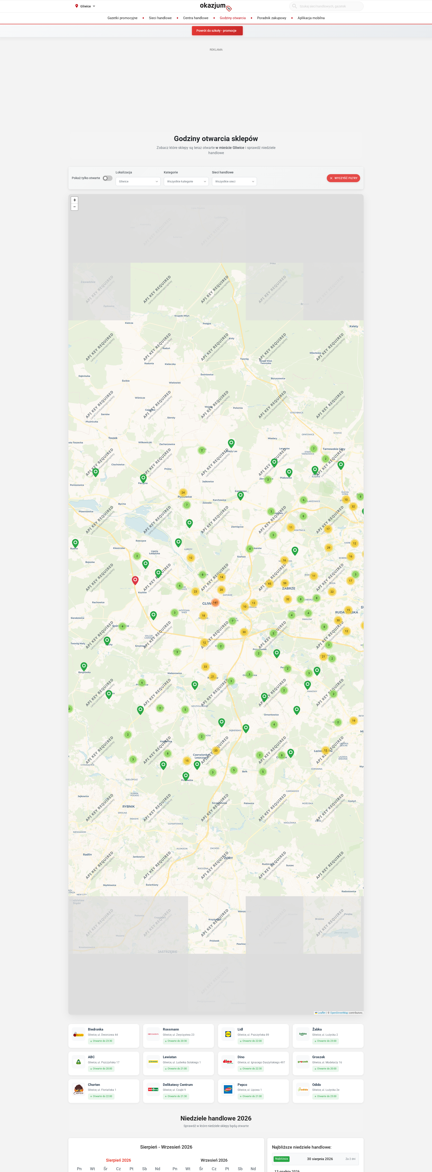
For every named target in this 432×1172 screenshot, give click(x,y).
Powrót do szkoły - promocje (216, 30)
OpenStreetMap (339, 1012)
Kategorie (171, 172)
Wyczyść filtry (346, 178)
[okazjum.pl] (216, 6)
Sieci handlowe (223, 172)
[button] (203, 615)
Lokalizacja (124, 172)
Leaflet (321, 1012)
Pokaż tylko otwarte (86, 178)
